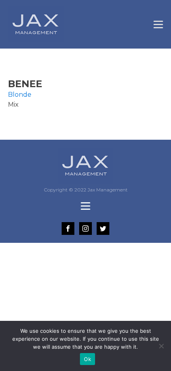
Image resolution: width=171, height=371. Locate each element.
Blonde (19, 94)
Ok (87, 359)
